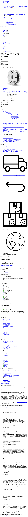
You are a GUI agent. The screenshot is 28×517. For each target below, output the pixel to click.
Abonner (5, 332)
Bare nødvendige (10, 405)
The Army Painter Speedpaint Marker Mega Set (13, 150)
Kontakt (7, 23)
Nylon (9, 113)
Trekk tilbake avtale (5, 383)
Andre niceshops (6, 381)
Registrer (5, 333)
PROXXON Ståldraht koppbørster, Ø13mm (12, 139)
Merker (4, 111)
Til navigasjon (6, 1)
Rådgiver (5, 342)
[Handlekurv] (15, 40)
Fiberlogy (8, 112)
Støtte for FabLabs (7, 347)
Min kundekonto (6, 324)
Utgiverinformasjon (7, 373)
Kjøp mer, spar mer (7, 343)
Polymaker (5, 136)
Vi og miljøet (5, 348)
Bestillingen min (6, 319)
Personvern (5, 374)
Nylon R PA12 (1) (15, 117)
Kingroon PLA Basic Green (9, 149)
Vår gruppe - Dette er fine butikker (10, 352)
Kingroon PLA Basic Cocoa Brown (10, 151)
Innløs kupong (6, 337)
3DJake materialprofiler (8, 341)
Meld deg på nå (6, 31)
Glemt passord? (6, 334)
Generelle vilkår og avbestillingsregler (11, 375)
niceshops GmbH (9, 370)
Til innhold (5, 2)
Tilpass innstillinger (18, 405)
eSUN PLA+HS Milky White (9, 141)
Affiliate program (6, 344)
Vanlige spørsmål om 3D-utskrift (9, 346)
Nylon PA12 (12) (14, 114)
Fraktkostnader (9, 21)
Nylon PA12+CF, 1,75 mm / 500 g (15, 92)
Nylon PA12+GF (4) (15, 116)
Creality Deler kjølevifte (8, 138)
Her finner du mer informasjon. (7, 265)
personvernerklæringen (22, 402)
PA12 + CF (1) (14, 118)
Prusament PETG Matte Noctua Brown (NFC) (12, 148)
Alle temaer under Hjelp (11, 24)
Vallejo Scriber (6, 146)
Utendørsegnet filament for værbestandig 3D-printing (14, 125)
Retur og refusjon (6, 323)
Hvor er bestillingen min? (11, 18)
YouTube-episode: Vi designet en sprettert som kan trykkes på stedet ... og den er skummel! (15, 124)
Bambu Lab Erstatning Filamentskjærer (11, 140)
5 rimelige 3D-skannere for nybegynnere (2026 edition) (14, 131)
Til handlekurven (6, 4)
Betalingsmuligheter (10, 22)
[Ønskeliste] (4, 38)
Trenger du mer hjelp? (7, 327)
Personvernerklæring (5, 407)
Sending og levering (7, 320)
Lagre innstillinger (4, 514)
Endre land (10, 368)
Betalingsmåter (6, 321)
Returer (7, 19)
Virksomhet (5, 380)
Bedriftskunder (6, 325)
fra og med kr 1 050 (14, 14)
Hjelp (4, 17)
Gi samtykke (3, 405)
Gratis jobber (5, 355)
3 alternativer (5, 88)
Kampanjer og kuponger (8, 326)
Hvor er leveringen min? (8, 335)
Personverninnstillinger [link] (8, 377)
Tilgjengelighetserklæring (8, 376)
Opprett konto (6, 35)
